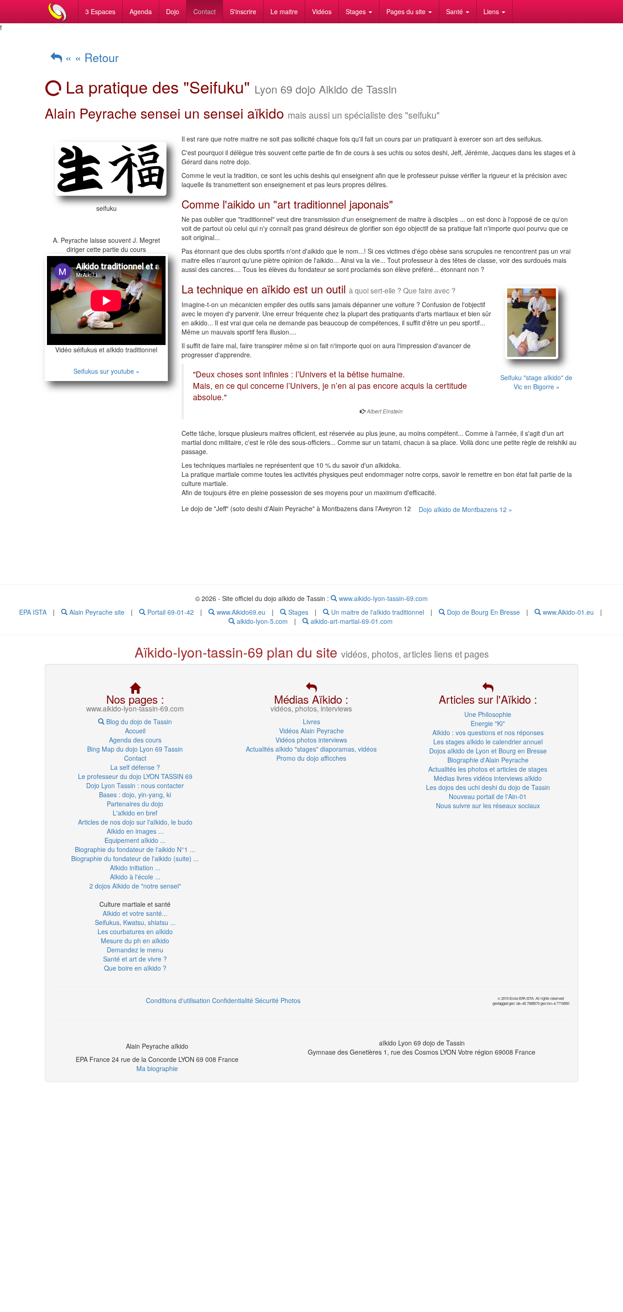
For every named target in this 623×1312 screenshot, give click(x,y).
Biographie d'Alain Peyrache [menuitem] (488, 759)
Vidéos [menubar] (322, 11)
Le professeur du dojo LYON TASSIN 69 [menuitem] (135, 776)
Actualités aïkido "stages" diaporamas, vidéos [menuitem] (311, 748)
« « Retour (90, 57)
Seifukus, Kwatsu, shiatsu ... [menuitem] (135, 922)
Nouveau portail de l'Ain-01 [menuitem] (488, 796)
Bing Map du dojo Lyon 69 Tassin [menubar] (135, 748)
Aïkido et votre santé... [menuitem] (135, 913)
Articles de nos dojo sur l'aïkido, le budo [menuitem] (135, 821)
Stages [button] (357, 11)
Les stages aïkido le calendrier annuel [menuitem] (488, 741)
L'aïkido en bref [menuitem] (135, 812)
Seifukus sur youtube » (106, 371)
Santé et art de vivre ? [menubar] (135, 958)
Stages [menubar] (297, 612)
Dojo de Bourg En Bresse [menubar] (482, 612)
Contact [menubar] (204, 11)
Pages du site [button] (406, 11)
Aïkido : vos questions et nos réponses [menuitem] (488, 732)
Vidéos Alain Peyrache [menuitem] (311, 730)
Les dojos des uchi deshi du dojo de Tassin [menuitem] (488, 787)
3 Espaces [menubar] (100, 11)
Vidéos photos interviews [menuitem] (311, 739)
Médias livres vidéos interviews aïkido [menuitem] (488, 778)
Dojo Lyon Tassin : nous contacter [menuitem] (135, 785)
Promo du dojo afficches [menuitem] (311, 758)
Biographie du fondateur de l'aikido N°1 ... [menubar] (135, 849)
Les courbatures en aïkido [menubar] (135, 931)
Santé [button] (455, 11)
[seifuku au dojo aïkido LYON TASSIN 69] (106, 169)
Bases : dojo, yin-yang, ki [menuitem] (135, 794)
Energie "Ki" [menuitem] (488, 723)
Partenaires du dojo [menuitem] (135, 803)
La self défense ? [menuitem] (135, 767)
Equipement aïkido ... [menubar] (135, 840)
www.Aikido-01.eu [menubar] (567, 612)
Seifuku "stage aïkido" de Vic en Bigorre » (536, 382)
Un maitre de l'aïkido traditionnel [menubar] (376, 612)
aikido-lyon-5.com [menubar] (261, 621)
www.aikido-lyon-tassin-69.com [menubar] (382, 598)
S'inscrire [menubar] (243, 11)
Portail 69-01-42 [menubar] (169, 612)
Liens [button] (492, 11)
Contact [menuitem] (135, 758)
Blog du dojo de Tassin (138, 721)
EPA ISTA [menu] (33, 612)
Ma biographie (157, 1068)
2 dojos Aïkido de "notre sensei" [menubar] (135, 885)
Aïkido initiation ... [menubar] (135, 867)
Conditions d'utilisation (178, 1000)
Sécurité (267, 1000)
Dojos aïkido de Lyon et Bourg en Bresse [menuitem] (488, 750)
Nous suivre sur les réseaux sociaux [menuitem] (488, 805)
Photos (290, 1000)
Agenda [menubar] (141, 11)
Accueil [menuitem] (135, 730)
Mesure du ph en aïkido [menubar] (135, 940)
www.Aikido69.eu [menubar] (240, 612)
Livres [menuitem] (311, 721)
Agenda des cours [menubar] (135, 739)
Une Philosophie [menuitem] (487, 714)
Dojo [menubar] (172, 11)
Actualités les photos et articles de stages (487, 769)
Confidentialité (232, 1000)
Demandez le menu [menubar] (135, 949)
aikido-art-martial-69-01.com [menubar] (351, 621)
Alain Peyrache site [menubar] (96, 612)
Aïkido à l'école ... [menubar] (135, 876)
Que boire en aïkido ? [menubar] (135, 967)
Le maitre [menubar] (284, 11)
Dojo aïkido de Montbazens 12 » (465, 509)
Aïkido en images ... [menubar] (135, 831)
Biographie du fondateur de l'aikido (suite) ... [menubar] (135, 858)
